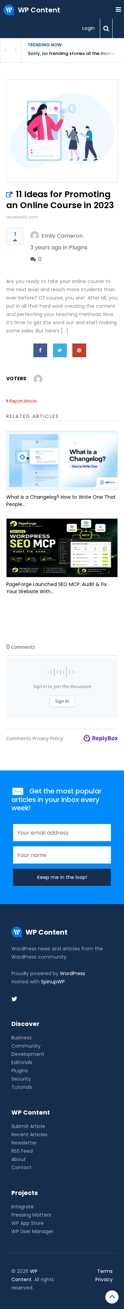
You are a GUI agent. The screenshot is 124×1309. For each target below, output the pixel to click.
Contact (21, 1167)
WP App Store (27, 1223)
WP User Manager (32, 1231)
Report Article (23, 401)
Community (26, 1045)
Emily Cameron (62, 236)
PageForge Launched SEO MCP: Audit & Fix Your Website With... (56, 588)
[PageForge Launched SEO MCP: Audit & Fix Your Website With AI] (62, 548)
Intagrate (22, 1206)
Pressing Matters (31, 1214)
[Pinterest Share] (79, 350)
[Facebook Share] (40, 350)
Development (27, 1054)
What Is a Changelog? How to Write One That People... (61, 501)
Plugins (78, 247)
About (18, 1159)
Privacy (104, 1279)
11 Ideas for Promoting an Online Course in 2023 (60, 199)
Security (21, 1078)
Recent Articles (29, 1134)
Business (21, 1037)
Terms (105, 1271)
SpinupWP (53, 981)
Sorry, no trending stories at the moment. (74, 53)
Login (88, 28)
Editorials (21, 1062)
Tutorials (21, 1087)
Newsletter (24, 1142)
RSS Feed (22, 1151)
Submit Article (28, 1126)
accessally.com (22, 217)
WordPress (72, 973)
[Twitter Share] (60, 350)
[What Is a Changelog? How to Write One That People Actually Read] (62, 460)
